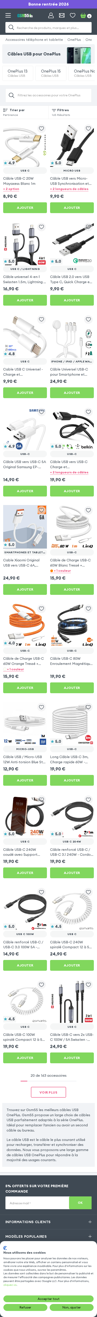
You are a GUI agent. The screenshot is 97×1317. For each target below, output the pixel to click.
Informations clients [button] (28, 1222)
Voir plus (48, 1092)
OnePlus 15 (51, 73)
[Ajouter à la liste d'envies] (41, 128)
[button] (25, 189)
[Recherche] (11, 27)
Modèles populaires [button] (26, 1236)
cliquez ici (9, 1284)
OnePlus (74, 39)
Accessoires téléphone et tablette (34, 39)
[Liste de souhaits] (72, 15)
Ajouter (25, 208)
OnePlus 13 (18, 73)
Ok (80, 1203)
